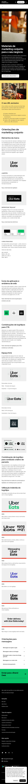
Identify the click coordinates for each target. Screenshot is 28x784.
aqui (24, 776)
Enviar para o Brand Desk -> (10, 76)
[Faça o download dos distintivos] (14, 198)
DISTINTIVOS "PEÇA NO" (8, 207)
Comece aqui (21, 2)
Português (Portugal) (8, 758)
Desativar (15, 780)
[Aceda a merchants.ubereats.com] (5, 2)
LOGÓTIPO (5, 173)
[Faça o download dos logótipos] (14, 164)
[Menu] (26, 2)
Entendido (22, 780)
